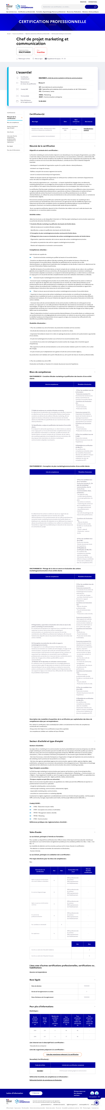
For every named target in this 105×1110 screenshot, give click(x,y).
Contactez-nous (95, 1108)
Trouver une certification (18, 33)
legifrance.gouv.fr (71, 1104)
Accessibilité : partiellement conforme (70, 1108)
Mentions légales (86, 1108)
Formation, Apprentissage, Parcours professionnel (50, 12)
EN (65, 59)
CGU (81, 1108)
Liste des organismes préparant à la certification (62, 1054)
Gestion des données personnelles (37, 1108)
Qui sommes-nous (11, 12)
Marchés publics (25, 1108)
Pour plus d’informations (41, 1006)
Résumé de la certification (42, 145)
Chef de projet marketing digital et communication (60, 78)
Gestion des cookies (50, 1108)
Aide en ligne (39, 59)
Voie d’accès (35, 832)
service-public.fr (83, 1104)
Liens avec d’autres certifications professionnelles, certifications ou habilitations (62, 966)
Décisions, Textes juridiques (90, 12)
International (92, 2)
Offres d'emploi (9, 1108)
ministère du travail (58, 1104)
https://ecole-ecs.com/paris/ (88, 129)
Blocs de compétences (40, 371)
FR (62, 59)
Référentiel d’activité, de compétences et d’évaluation (46, 1080)
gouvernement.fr (45, 1104)
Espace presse (17, 1108)
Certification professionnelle (26, 12)
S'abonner (36, 1093)
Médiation (83, 2)
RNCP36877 (40, 1071)
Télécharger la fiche (24, 59)
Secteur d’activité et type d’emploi (46, 741)
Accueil (8, 33)
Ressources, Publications (74, 12)
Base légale (35, 979)
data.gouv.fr (94, 1104)
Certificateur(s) (37, 114)
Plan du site (58, 1108)
